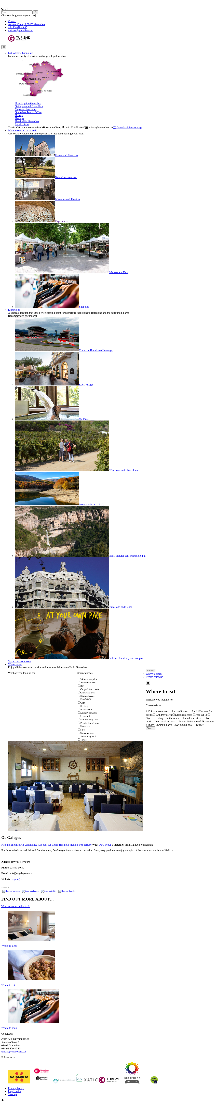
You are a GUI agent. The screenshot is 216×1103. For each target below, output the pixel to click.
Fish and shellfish (10, 844)
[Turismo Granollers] (19, 41)
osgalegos (17, 879)
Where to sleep (154, 673)
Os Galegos (105, 844)
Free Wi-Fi (85, 699)
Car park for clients (89, 689)
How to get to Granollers (28, 103)
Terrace (83, 740)
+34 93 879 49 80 (17, 27)
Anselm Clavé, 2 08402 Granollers (26, 24)
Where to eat (15, 664)
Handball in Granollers (27, 121)
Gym (82, 703)
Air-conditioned (88, 682)
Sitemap (12, 1094)
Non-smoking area (89, 719)
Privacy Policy (16, 1088)
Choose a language (11, 15)
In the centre (86, 709)
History (19, 115)
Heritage (19, 118)
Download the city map (129, 127)
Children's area (87, 692)
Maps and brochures (25, 109)
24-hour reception (88, 679)
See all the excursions (19, 661)
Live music (85, 716)
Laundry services (88, 713)
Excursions (14, 309)
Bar (82, 686)
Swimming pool (88, 736)
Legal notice (14, 1091)
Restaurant (85, 726)
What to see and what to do (22, 130)
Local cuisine (22, 124)
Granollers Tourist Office (28, 112)
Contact (12, 21)
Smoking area (86, 733)
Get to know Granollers (20, 53)
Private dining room (90, 723)
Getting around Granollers (29, 106)
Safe (82, 729)
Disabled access (87, 696)
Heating (84, 706)
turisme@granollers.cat (20, 30)
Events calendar (154, 676)
